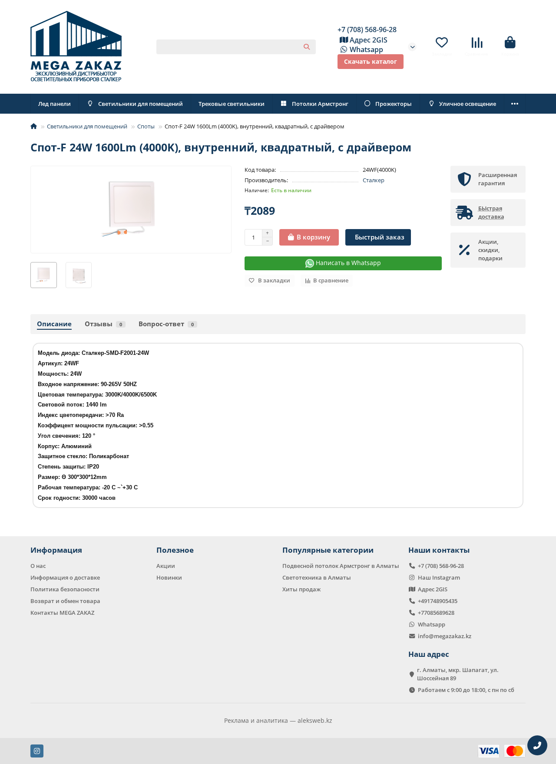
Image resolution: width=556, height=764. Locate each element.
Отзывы (103, 323)
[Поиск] (306, 47)
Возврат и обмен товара (65, 601)
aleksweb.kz (315, 720)
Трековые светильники (232, 104)
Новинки (169, 577)
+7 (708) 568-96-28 (367, 29)
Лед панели (54, 104)
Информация (56, 550)
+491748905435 (437, 601)
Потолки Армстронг (320, 104)
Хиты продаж (301, 589)
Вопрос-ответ (166, 323)
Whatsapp (366, 49)
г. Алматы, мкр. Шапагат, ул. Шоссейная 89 (458, 674)
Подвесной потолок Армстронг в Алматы (340, 566)
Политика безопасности (64, 589)
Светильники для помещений (140, 104)
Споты (146, 126)
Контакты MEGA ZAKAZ (62, 612)
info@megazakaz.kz (444, 636)
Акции (165, 566)
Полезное (175, 550)
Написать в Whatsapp (347, 263)
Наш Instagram (439, 577)
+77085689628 (436, 612)
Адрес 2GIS (368, 40)
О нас (38, 566)
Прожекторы (393, 104)
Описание (54, 323)
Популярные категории (328, 550)
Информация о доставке (65, 577)
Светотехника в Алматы (316, 577)
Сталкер (373, 180)
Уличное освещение (467, 104)
